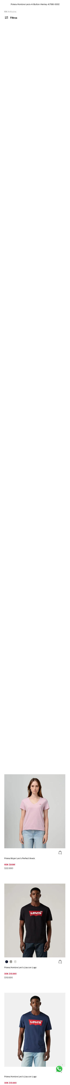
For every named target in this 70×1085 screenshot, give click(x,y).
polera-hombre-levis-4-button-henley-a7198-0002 (35, 4)
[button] (60, 852)
